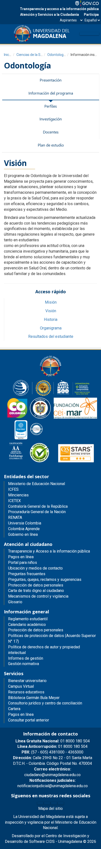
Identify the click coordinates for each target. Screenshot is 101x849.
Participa (91, 14)
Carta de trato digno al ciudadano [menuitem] (36, 590)
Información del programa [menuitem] (50, 93)
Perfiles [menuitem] (50, 106)
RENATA (15, 517)
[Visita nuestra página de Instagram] (54, 803)
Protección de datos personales (35, 630)
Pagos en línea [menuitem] (21, 557)
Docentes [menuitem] (51, 132)
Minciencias (18, 495)
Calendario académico (27, 624)
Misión (51, 302)
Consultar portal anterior (28, 720)
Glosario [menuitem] (15, 602)
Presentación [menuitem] (51, 80)
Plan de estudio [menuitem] (51, 145)
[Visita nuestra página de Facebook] (40, 803)
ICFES (13, 489)
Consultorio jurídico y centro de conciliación (45, 703)
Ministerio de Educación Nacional (36, 483)
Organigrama (51, 328)
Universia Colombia (24, 523)
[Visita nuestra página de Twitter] (47, 803)
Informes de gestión (25, 658)
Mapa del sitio (50, 808)
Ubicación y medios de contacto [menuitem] (35, 568)
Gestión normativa (23, 663)
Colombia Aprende (24, 528)
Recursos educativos (26, 692)
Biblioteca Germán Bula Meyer (34, 697)
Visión (50, 311)
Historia (50, 319)
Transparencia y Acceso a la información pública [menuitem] (49, 551)
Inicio (8, 55)
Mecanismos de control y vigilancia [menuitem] (38, 596)
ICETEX (14, 500)
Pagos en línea (21, 714)
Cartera (14, 708)
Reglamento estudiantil (28, 619)
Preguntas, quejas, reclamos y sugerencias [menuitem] (44, 579)
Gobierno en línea (23, 534)
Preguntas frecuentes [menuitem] (26, 573)
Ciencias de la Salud (31, 55)
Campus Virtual (21, 686)
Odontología (56, 55)
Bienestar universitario (27, 680)
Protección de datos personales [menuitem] (35, 585)
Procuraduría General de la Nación (37, 511)
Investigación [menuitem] (50, 119)
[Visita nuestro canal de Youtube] (61, 803)
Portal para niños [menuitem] (22, 562)
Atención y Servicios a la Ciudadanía (49, 14)
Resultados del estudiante (50, 336)
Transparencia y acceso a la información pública (59, 9)
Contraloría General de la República (38, 506)
